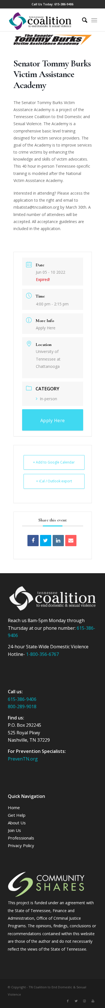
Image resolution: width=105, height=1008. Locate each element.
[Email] (70, 540)
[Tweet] (45, 540)
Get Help (16, 815)
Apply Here (45, 327)
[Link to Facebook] (68, 1001)
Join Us (14, 830)
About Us (17, 822)
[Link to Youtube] (93, 1001)
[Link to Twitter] (76, 1001)
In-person (48, 398)
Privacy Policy (21, 845)
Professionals (21, 838)
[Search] (81, 20)
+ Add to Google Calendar (54, 462)
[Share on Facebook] (33, 540)
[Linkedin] (58, 540)
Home (14, 807)
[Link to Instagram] (84, 1001)
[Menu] (94, 20)
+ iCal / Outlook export (54, 481)
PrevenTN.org (23, 759)
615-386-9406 (63, 4)
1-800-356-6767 (42, 654)
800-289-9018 (22, 706)
